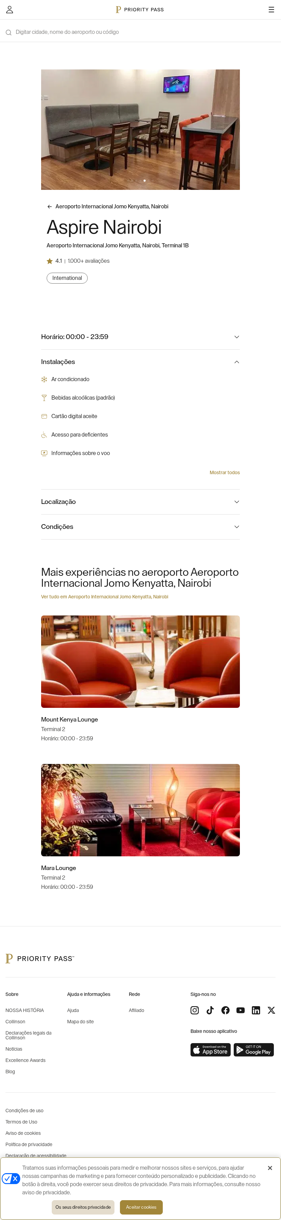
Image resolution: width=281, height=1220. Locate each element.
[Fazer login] (9, 9)
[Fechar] (270, 1168)
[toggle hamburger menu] (271, 9)
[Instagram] (195, 1010)
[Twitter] (271, 1010)
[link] (211, 1050)
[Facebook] (225, 1010)
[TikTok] (210, 1010)
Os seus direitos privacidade (83, 1207)
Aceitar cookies (141, 1207)
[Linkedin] (256, 1010)
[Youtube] (240, 1010)
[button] (128, 181)
